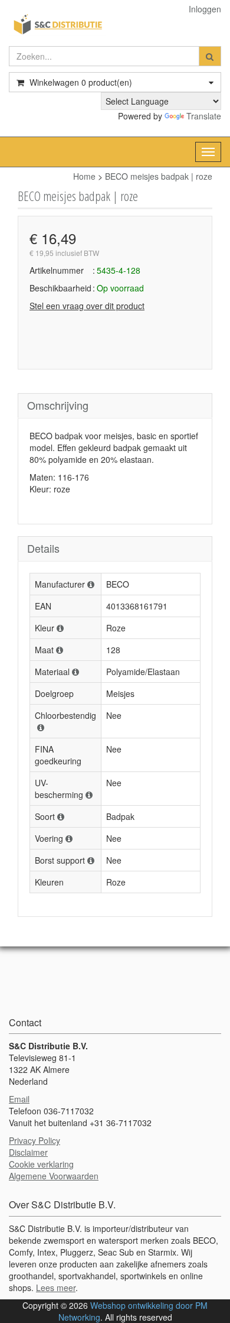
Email (19, 1099)
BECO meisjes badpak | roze (158, 176)
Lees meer (55, 1287)
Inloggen (205, 9)
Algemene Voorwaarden (53, 1176)
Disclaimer (28, 1152)
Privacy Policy (34, 1140)
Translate (203, 116)
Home (84, 176)
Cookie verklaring (41, 1164)
